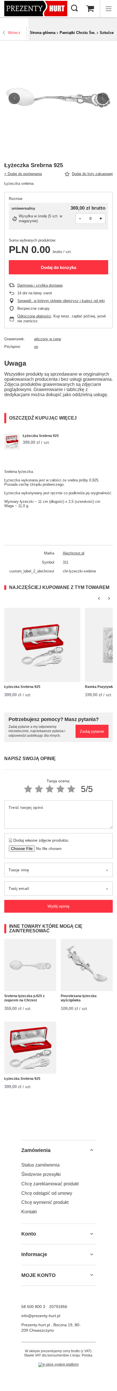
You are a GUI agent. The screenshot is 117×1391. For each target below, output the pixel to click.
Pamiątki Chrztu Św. (77, 33)
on (36, 347)
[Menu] (108, 8)
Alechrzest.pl (73, 553)
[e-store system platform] (58, 1364)
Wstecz (14, 33)
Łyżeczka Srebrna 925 (41, 436)
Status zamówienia (40, 1165)
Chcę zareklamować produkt (50, 1183)
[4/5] (60, 789)
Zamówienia (36, 1150)
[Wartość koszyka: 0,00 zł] (90, 8)
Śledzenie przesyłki (41, 1174)
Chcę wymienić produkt (44, 1202)
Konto (28, 1234)
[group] (58, 98)
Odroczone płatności (34, 316)
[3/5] (50, 789)
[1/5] (28, 789)
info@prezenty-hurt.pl (40, 1315)
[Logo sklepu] (35, 8)
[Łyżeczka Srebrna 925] (12, 442)
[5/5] (71, 789)
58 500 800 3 (33, 1306)
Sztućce (107, 33)
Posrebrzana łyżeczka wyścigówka (79, 998)
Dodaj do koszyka (58, 267)
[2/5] (39, 789)
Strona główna (42, 33)
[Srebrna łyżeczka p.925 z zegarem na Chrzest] (30, 965)
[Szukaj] (74, 8)
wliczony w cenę (47, 339)
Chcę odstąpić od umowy (46, 1193)
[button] (14, 98)
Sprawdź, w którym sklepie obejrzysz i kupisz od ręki (61, 301)
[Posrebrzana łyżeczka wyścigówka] (87, 965)
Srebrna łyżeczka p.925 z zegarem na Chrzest (24, 998)
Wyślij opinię (58, 906)
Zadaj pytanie (92, 731)
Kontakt (29, 1211)
